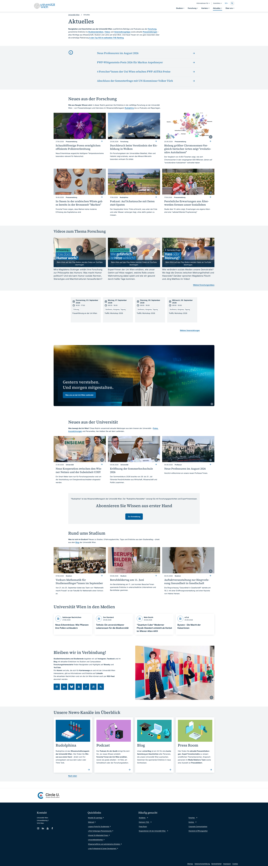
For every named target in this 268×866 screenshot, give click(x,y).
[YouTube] (47, 828)
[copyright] (102, 137)
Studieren (142, 818)
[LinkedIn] (43, 828)
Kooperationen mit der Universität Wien (152, 831)
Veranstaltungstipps (122, 32)
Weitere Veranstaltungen (190, 330)
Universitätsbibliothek (95, 840)
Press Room (143, 826)
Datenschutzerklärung (202, 864)
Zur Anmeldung (134, 517)
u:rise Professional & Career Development (102, 848)
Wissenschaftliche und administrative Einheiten (104, 844)
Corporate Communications (198, 826)
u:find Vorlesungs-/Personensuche (100, 831)
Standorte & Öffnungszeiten (198, 831)
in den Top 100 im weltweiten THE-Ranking (106, 38)
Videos (107, 32)
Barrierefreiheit (216, 864)
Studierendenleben (95, 32)
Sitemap (190, 864)
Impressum (227, 864)
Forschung (152, 29)
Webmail (91, 822)
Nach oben (72, 776)
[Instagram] (38, 828)
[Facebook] (52, 828)
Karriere (191, 822)
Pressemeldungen (150, 32)
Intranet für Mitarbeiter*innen (98, 835)
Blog (77, 542)
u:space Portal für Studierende (98, 826)
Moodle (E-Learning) (95, 818)
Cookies (235, 864)
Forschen (192, 818)
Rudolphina (129, 108)
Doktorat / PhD (144, 822)
